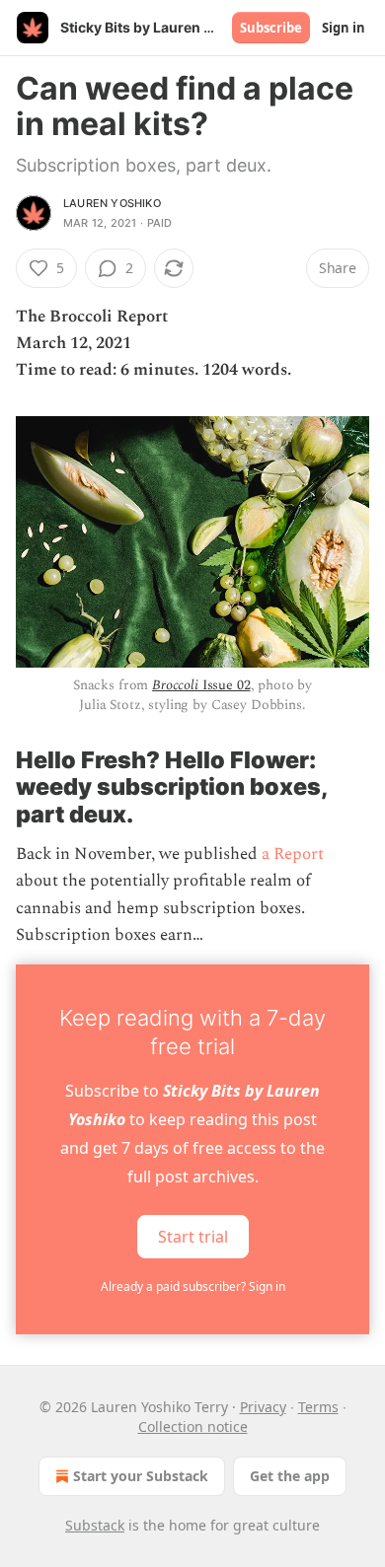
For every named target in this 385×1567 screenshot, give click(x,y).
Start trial (193, 1236)
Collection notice (193, 1426)
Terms (318, 1406)
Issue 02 (224, 685)
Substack (94, 1525)
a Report (293, 854)
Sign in (343, 27)
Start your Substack (140, 1475)
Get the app (290, 1475)
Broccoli (175, 685)
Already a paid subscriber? (193, 1286)
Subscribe (271, 27)
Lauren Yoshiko (112, 203)
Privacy (263, 1406)
